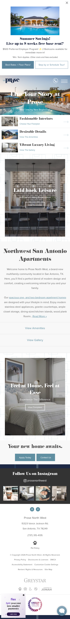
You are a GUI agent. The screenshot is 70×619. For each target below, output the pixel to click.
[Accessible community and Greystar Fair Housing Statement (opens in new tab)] (30, 589)
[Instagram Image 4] (59, 493)
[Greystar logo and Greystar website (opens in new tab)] (35, 582)
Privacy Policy (20, 559)
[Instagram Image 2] (27, 493)
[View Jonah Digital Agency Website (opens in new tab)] (46, 589)
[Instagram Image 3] (43, 493)
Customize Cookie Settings (46, 564)
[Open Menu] (64, 81)
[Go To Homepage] (11, 81)
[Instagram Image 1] (10, 493)
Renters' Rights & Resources (30, 569)
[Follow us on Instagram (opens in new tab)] (32, 509)
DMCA (53, 559)
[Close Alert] (67, 3)
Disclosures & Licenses (38, 559)
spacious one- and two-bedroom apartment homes (37, 297)
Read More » (40, 316)
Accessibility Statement (22, 564)
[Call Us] (55, 81)
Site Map (48, 569)
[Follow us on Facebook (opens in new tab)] (38, 509)
